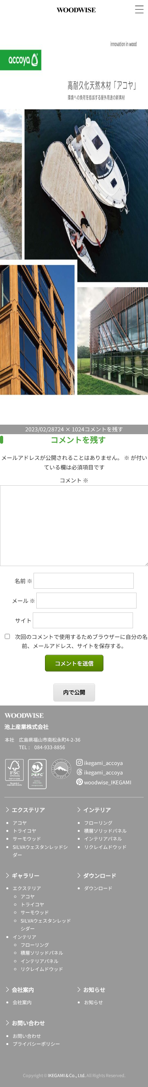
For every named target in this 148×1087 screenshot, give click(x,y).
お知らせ (94, 990)
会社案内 (23, 990)
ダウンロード (99, 875)
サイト (23, 620)
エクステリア (28, 810)
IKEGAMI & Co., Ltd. (67, 1075)
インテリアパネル (103, 838)
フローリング (98, 822)
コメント (74, 480)
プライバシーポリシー (36, 1043)
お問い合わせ (28, 1023)
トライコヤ (24, 830)
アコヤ (20, 822)
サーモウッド (27, 838)
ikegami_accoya (103, 763)
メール (23, 601)
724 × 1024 (69, 429)
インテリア (97, 810)
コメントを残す (103, 429)
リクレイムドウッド (105, 846)
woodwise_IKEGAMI (107, 782)
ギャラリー (25, 875)
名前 (23, 581)
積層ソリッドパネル (105, 830)
